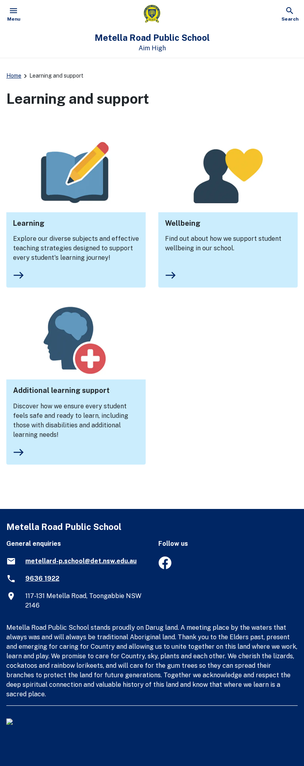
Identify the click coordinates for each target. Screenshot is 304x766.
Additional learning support (61, 390)
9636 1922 (42, 578)
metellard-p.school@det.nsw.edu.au (81, 561)
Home (13, 75)
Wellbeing (182, 223)
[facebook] (164, 567)
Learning (28, 223)
